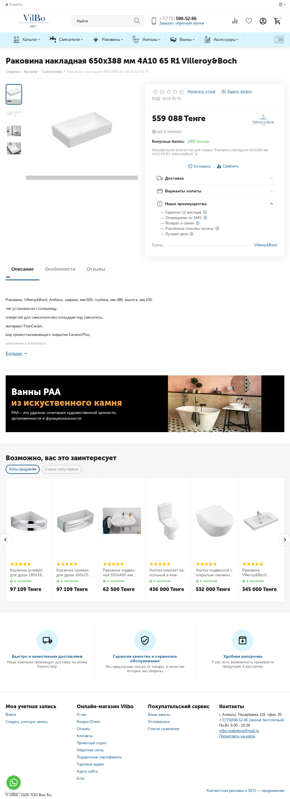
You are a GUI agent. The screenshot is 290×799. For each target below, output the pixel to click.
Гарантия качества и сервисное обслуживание (145, 658)
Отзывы (83, 729)
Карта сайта (87, 771)
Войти (11, 714)
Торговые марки (90, 764)
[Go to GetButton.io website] (14, 793)
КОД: (156, 98)
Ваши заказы (159, 714)
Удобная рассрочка (242, 656)
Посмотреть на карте (237, 736)
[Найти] (137, 21)
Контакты (85, 736)
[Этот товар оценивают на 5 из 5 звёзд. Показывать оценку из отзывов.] (20, 564)
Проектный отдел (91, 743)
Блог (81, 778)
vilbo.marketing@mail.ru (239, 731)
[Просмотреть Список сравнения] (235, 21)
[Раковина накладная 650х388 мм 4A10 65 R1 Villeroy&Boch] (82, 132)
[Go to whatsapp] (14, 782)
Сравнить (231, 166)
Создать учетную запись (27, 722)
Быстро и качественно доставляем (47, 656)
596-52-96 (178, 18)
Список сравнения (163, 729)
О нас (82, 714)
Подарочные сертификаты (99, 757)
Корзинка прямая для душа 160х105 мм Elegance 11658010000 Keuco (74, 572)
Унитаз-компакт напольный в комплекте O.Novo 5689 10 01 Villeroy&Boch (168, 572)
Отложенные (159, 722)
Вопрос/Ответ (89, 722)
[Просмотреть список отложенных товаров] (249, 21)
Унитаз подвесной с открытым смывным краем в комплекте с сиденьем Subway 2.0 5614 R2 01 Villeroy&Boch (215, 572)
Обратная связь (90, 750)
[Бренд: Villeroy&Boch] (263, 120)
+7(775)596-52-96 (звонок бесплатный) (251, 720)
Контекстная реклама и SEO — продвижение (245, 791)
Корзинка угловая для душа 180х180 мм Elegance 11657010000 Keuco (28, 572)
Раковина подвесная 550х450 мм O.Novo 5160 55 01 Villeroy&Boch (120, 572)
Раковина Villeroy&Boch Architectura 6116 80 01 (260, 572)
